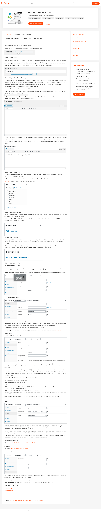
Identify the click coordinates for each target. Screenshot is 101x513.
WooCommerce (10, 34)
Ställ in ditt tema (77, 37)
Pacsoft (57, 427)
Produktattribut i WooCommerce (19, 448)
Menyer (75, 52)
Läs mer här (7, 181)
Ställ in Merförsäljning (17, 442)
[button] (97, 38)
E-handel (12, 500)
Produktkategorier (9, 488)
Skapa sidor (76, 48)
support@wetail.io (26, 510)
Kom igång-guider (19, 500)
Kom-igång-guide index (78, 34)
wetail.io (94, 510)
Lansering (75, 55)
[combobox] (52, 3)
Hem (5, 34)
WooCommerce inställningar (79, 41)
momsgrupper (59, 330)
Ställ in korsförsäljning (32, 442)
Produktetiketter (8, 490)
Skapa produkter (29, 500)
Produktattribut (8, 493)
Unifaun (50, 427)
